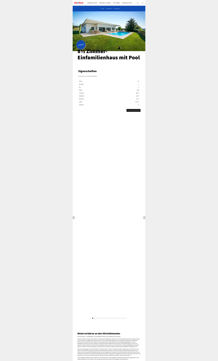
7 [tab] (104, 318)
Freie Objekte (116, 2)
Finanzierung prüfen (133, 110)
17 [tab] (125, 318)
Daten (102, 8)
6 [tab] (102, 318)
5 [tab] (100, 318)
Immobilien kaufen (92, 2)
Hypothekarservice (127, 2)
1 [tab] (92, 318)
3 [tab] (96, 318)
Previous (74, 217)
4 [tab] (98, 318)
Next (144, 217)
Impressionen (109, 8)
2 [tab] (94, 318)
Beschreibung (117, 8)
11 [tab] (113, 318)
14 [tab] (119, 318)
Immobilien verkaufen (105, 2)
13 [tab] (117, 318)
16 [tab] (123, 318)
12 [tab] (115, 318)
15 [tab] (121, 318)
